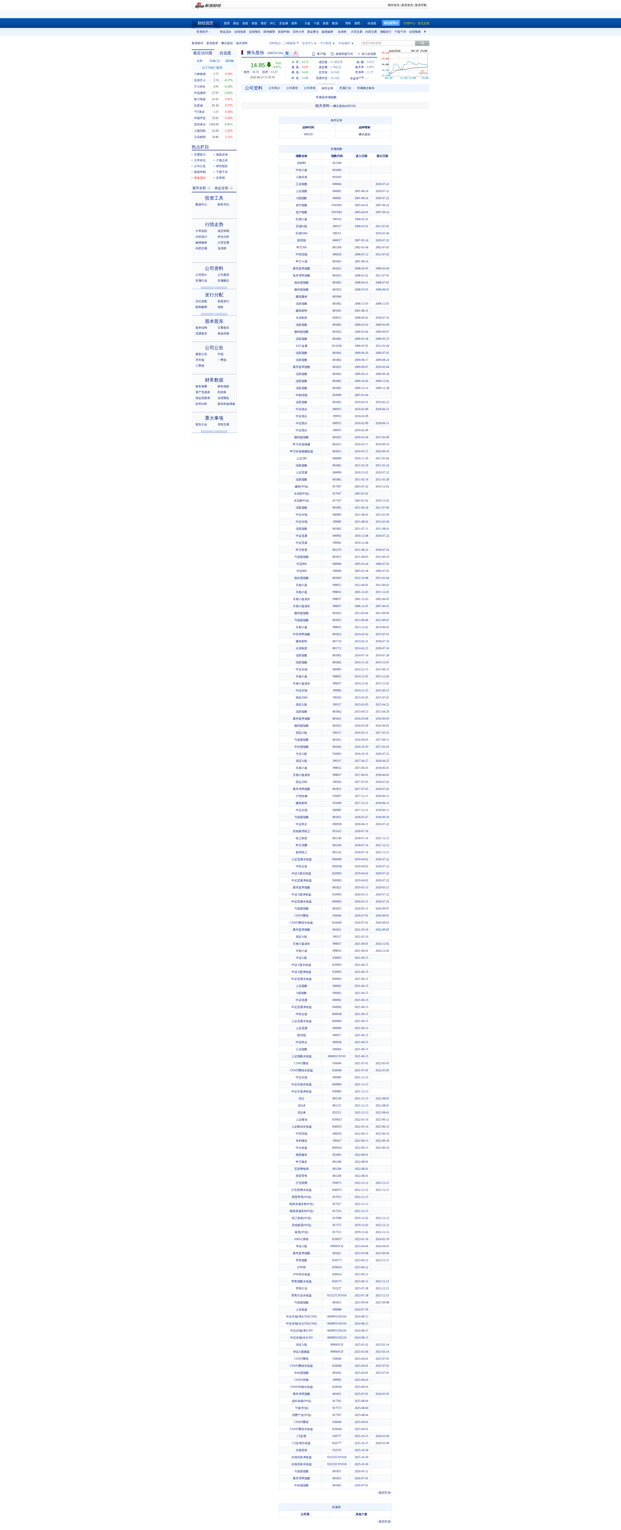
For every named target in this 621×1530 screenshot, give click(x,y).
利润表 (222, 392)
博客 (348, 23)
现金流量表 (203, 398)
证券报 (220, 177)
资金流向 (225, 31)
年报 (220, 354)
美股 (254, 23)
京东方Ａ (200, 80)
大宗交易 (356, 31)
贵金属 (283, 23)
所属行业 (201, 280)
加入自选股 (368, 54)
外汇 (273, 23)
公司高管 (223, 275)
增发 (220, 307)
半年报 (200, 360)
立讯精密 (200, 137)
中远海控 (344, 43)
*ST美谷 (199, 112)
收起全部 (221, 188)
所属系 (320, 97)
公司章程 (310, 88)
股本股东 (214, 321)
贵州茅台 (200, 124)
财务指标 (223, 386)
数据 (335, 23)
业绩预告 (255, 31)
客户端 (321, 54)
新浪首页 (407, 5)
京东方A (307, 43)
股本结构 (201, 327)
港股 (245, 23)
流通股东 (201, 333)
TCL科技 (325, 43)
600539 (308, 134)
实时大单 (298, 31)
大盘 (307, 23)
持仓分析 (223, 236)
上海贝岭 (200, 130)
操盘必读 (222, 154)
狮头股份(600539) (344, 106)
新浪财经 (197, 43)
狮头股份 (227, 43)
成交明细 (223, 231)
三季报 (200, 365)
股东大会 (201, 424)
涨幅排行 (386, 31)
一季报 (222, 360)
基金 (236, 23)
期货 (264, 23)
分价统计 (201, 236)
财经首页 (394, 5)
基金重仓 (313, 31)
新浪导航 (421, 5)
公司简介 (201, 275)
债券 (294, 23)
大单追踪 (201, 231)
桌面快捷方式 (344, 54)
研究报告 (222, 166)
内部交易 (371, 31)
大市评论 (200, 160)
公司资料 (214, 268)
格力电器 (200, 99)
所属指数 (331, 97)
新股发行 (223, 301)
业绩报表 (240, 31)
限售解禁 (269, 31)
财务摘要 (201, 386)
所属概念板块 (366, 88)
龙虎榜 (342, 31)
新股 (326, 23)
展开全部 (199, 188)
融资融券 (327, 31)
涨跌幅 (229, 61)
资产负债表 (203, 392)
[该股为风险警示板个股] (287, 53)
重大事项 (214, 418)
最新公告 (201, 354)
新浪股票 (212, 43)
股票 (227, 23)
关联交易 (223, 424)
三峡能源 (289, 43)
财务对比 (223, 204)
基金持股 (223, 333)
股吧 (357, 23)
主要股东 (223, 327)
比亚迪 (198, 105)
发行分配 (214, 294)
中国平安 (200, 118)
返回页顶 (384, 1492)
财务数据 (214, 379)
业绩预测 (415, 31)
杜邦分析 (201, 404)
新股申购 (284, 31)
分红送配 (201, 301)
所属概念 (223, 280)
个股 (316, 23)
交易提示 (200, 154)
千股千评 (400, 31)
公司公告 (200, 166)
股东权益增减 (226, 404)
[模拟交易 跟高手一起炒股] (295, 53)
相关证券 (327, 88)
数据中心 (201, 204)
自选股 (372, 23)
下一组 (425, 32)
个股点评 (222, 160)
